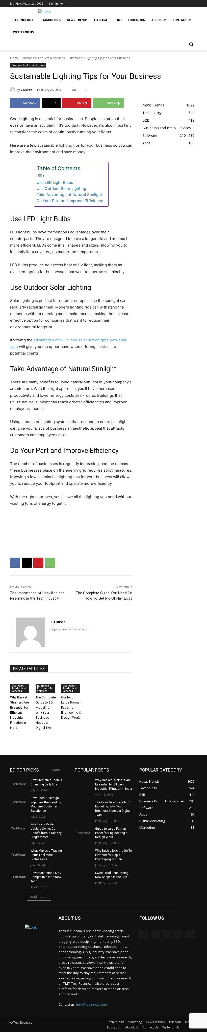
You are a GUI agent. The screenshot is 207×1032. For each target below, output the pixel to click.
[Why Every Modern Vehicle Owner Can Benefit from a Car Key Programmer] (18, 828)
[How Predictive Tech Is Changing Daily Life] (18, 784)
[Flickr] (166, 934)
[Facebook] (166, 4)
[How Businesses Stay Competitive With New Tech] (18, 877)
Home (14, 58)
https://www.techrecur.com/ (68, 629)
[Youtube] (194, 4)
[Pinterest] (38, 563)
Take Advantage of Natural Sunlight (69, 194)
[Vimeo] (187, 4)
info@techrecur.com (91, 1004)
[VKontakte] (189, 934)
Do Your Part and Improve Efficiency (70, 200)
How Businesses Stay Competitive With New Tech (46, 877)
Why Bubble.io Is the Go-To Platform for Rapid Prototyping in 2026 (113, 855)
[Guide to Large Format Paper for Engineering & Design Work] (83, 833)
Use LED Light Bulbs (55, 182)
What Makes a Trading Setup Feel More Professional (46, 855)
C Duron (26, 90)
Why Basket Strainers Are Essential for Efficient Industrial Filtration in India (19, 712)
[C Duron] (13, 89)
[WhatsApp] (50, 563)
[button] (191, 44)
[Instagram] (173, 4)
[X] (180, 4)
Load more (37, 896)
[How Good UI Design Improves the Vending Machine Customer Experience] (18, 802)
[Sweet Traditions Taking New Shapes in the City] (83, 877)
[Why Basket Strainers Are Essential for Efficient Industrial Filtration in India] (83, 784)
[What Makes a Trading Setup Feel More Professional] (18, 855)
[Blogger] (143, 934)
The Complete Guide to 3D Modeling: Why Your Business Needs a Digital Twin (46, 712)
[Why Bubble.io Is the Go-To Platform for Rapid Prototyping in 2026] (83, 855)
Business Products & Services (44, 58)
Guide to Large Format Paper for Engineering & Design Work (71, 707)
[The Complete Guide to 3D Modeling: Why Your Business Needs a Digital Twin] (83, 806)
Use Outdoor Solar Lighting (61, 188)
